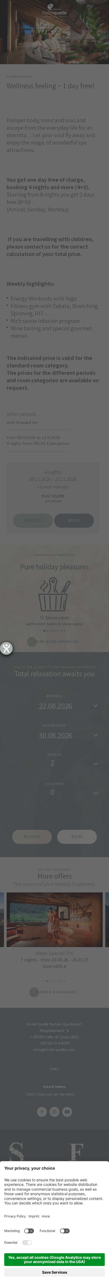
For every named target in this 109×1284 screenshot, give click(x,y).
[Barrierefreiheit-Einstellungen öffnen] (6, 648)
